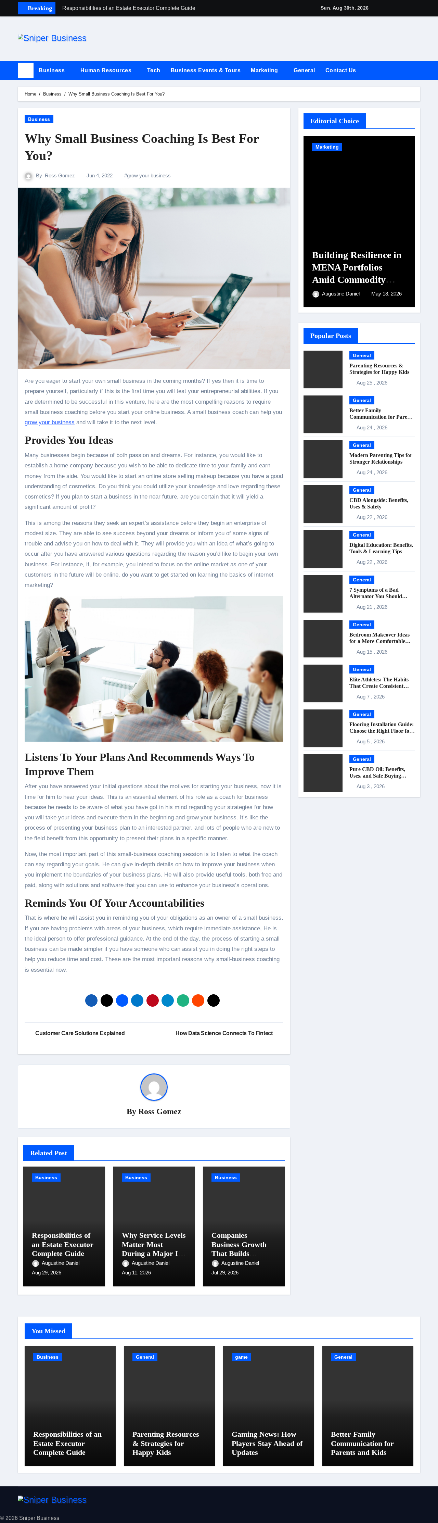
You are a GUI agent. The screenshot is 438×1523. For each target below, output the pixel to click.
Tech (153, 70)
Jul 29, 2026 (225, 1272)
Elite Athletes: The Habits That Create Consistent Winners (379, 686)
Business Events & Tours (206, 70)
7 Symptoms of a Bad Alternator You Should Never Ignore (375, 596)
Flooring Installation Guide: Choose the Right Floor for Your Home (381, 730)
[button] (417, 70)
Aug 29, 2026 (46, 1272)
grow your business (149, 175)
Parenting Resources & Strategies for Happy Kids (165, 1443)
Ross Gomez (60, 175)
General (304, 70)
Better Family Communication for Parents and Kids (381, 416)
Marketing (265, 70)
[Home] (26, 70)
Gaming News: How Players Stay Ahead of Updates (267, 1443)
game (241, 1357)
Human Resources (106, 70)
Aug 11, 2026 (136, 1272)
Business (52, 70)
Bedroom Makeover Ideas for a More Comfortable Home (379, 641)
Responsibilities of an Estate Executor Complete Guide (62, 1244)
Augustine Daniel (61, 1263)
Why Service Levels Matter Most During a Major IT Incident (154, 1249)
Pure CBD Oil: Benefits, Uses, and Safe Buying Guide (377, 775)
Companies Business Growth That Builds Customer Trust (239, 1249)
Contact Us (341, 70)
